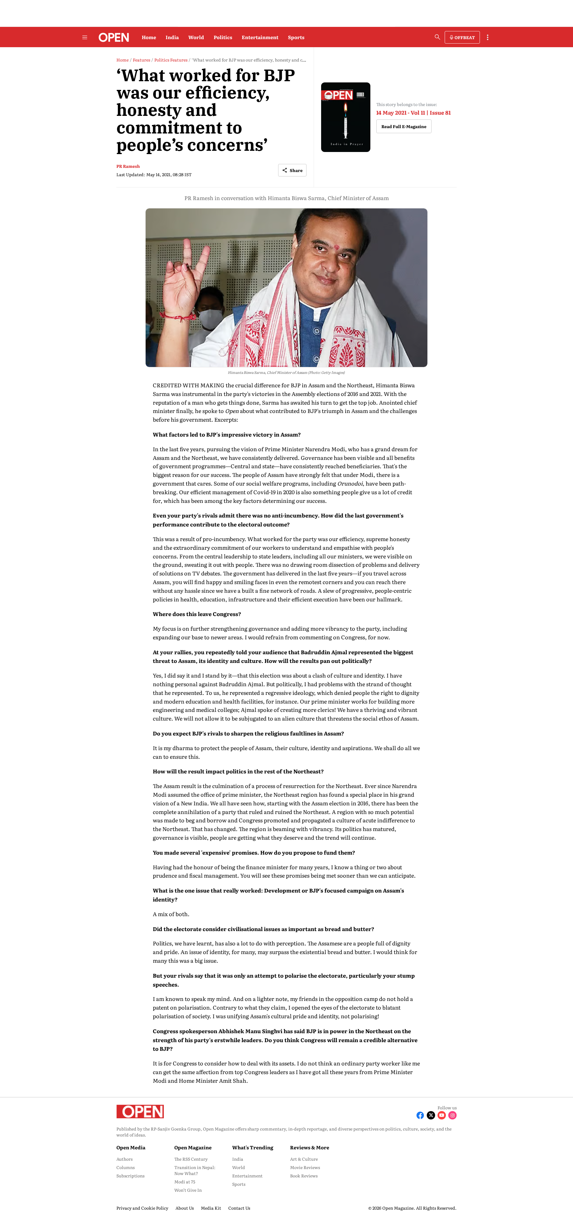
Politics (223, 37)
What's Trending (252, 1147)
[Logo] (112, 37)
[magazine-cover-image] (345, 117)
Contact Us (239, 1208)
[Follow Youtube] (442, 1115)
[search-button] (437, 37)
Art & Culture (304, 1159)
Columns (125, 1167)
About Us (184, 1208)
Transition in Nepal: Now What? (194, 1170)
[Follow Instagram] (452, 1115)
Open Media (130, 1147)
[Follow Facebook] (420, 1115)
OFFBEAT (465, 37)
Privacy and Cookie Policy (142, 1208)
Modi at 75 (184, 1182)
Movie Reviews (305, 1167)
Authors (124, 1159)
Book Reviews (304, 1176)
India (172, 37)
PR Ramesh (128, 166)
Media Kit (211, 1208)
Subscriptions (130, 1176)
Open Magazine (193, 1147)
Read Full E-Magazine (403, 126)
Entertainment (260, 37)
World (196, 37)
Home (149, 37)
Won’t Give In (188, 1190)
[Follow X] (431, 1115)
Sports (296, 37)
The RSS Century (191, 1159)
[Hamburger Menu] (84, 37)
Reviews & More (309, 1147)
